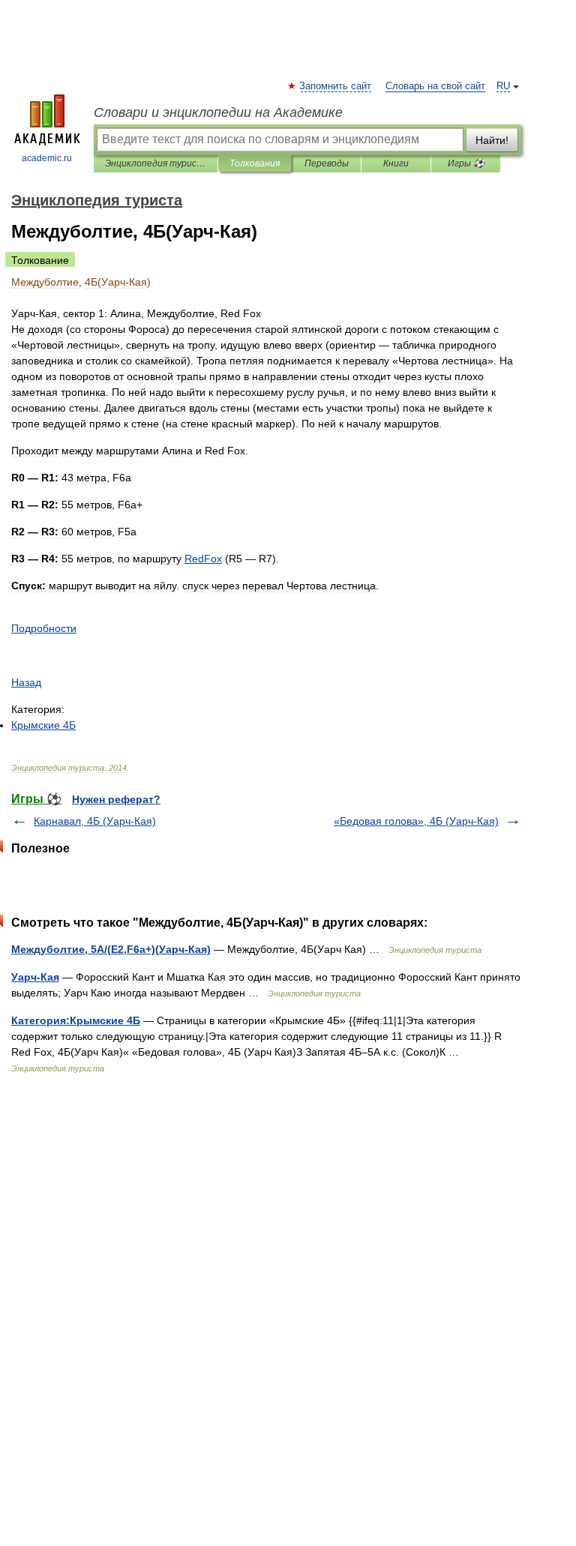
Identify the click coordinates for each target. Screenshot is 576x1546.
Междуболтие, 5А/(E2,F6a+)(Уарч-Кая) (111, 949)
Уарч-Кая (35, 977)
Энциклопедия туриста (155, 163)
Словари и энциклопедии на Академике (218, 112)
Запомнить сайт (336, 86)
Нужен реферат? (116, 799)
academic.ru (47, 158)
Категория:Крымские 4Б (75, 1020)
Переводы (326, 163)
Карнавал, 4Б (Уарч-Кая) (95, 821)
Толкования (255, 163)
